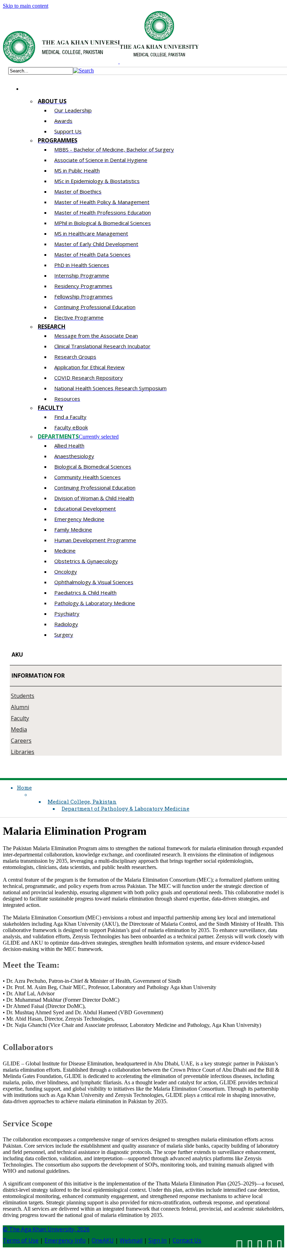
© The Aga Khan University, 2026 (46, 1229)
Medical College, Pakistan (82, 801)
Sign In (157, 1240)
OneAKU (103, 1240)
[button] (83, 71)
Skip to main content (25, 6)
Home (24, 787)
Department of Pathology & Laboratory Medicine (125, 808)
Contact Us (187, 1240)
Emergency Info (65, 1240)
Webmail (131, 1240)
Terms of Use (20, 1240)
